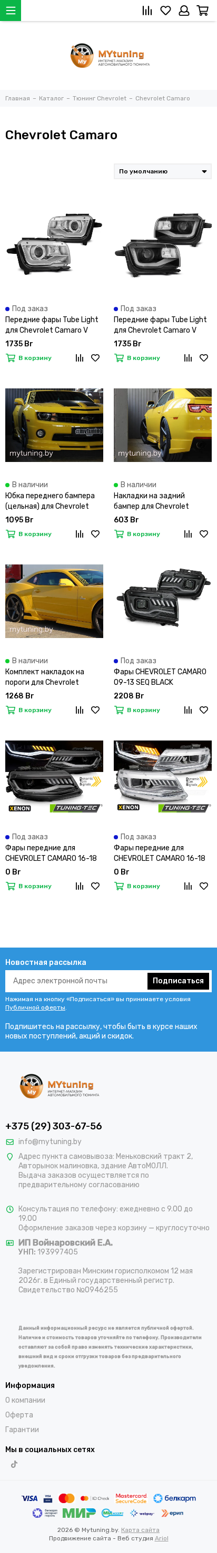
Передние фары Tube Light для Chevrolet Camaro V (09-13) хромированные (51, 325)
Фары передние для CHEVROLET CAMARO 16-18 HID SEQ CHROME (159, 854)
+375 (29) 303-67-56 (53, 1126)
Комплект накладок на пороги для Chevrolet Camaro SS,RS (44, 677)
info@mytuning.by (50, 1141)
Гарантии (22, 1429)
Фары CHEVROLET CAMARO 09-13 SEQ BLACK (160, 677)
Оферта (19, 1415)
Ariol (162, 1538)
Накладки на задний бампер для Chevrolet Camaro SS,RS (151, 501)
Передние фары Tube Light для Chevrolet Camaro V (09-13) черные (160, 325)
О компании (25, 1400)
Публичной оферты (35, 1007)
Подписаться (178, 980)
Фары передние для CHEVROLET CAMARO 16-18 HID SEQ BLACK (51, 854)
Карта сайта (140, 1530)
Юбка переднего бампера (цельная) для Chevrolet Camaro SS (50, 501)
